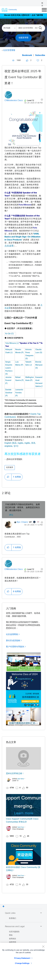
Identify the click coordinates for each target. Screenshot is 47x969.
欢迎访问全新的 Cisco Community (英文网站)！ (23, 868)
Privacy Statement (22, 958)
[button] (8, 477)
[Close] (43, 946)
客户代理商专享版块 (15, 646)
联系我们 (12, 918)
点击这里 (9, 246)
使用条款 (12, 939)
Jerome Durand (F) (8, 380)
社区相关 (9, 467)
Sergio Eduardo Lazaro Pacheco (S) (8, 368)
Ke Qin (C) (9, 334)
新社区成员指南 (13, 640)
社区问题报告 (14, 932)
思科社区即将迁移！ (15, 773)
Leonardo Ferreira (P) (19, 393)
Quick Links (10, 913)
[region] (23, 956)
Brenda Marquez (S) (38, 365)
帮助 (11, 935)
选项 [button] (40, 99)
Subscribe (40, 55)
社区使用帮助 (12, 634)
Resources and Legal (15, 926)
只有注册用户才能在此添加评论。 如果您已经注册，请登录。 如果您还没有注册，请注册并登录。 (22, 507)
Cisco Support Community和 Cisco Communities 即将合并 (22, 820)
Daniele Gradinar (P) (8, 393)
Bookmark (27, 55)
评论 (11, 515)
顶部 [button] (3, 906)
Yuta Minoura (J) (12, 343)
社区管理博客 (9, 50)
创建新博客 (24, 38)
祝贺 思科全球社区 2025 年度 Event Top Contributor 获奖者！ (23, 77)
